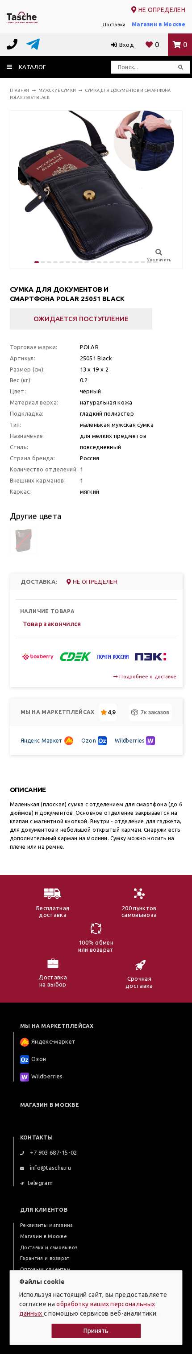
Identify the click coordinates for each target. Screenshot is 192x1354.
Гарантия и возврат (45, 1258)
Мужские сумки (57, 90)
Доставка (114, 24)
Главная (19, 90)
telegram (40, 1183)
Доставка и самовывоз (49, 1247)
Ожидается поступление (81, 318)
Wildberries (130, 740)
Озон (38, 1059)
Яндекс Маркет (42, 740)
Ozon (88, 740)
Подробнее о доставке (147, 676)
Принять (96, 1330)
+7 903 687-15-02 (52, 1152)
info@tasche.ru (49, 1167)
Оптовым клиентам (45, 1269)
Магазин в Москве (158, 24)
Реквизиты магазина (46, 1225)
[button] (36, 262)
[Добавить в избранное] (163, 123)
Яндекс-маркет (53, 1042)
